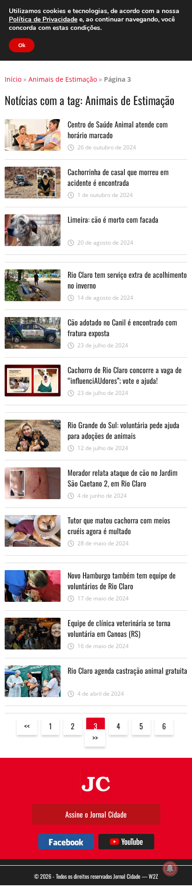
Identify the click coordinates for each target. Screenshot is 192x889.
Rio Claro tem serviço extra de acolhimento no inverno (127, 279)
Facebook (66, 841)
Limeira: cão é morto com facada (113, 219)
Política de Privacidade (43, 19)
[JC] (96, 783)
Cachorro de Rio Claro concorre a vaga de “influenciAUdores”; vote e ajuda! (125, 375)
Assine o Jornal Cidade (96, 814)
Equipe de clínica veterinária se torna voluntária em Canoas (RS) (119, 628)
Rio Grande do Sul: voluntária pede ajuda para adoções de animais (123, 430)
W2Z (153, 876)
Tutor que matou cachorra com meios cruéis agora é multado (119, 525)
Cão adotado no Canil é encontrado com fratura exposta (122, 327)
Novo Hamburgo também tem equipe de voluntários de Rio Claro (122, 580)
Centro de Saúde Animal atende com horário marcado (118, 129)
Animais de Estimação (62, 79)
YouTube (126, 841)
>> (95, 737)
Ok (21, 45)
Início (13, 79)
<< (27, 726)
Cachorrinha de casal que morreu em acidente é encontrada (118, 177)
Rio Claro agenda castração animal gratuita (127, 670)
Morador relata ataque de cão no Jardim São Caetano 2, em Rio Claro (123, 477)
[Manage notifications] (170, 868)
